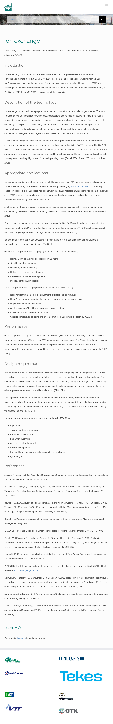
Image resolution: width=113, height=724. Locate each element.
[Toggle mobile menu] (107, 4)
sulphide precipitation (81, 186)
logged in (21, 638)
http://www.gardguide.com (26, 570)
